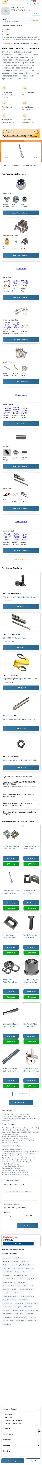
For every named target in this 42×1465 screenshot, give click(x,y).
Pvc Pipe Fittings (8, 1320)
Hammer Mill (22, 1282)
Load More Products (21, 1094)
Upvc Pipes (20, 1320)
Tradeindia (5, 1249)
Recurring (23, 1208)
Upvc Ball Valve (31, 1320)
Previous (6, 156)
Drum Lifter (6, 1268)
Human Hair (7, 1258)
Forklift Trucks (18, 1258)
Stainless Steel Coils (20, 1317)
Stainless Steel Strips (27, 1296)
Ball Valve (6, 1310)
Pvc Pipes (33, 1317)
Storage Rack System (26, 1289)
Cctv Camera (28, 1307)
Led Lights (17, 1307)
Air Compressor (34, 1310)
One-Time (10, 1208)
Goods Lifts (29, 1313)
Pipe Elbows (7, 1324)
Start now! (18, 1243)
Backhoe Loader (8, 1265)
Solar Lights (19, 1313)
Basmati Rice (25, 1261)
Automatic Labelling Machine (12, 1286)
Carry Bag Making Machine (25, 1265)
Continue (27, 1226)
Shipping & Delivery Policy (13, 1423)
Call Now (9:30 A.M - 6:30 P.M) (15, 136)
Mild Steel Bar (18, 1293)
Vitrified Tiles (7, 1317)
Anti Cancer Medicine (19, 1310)
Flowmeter (6, 1275)
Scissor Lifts (30, 1268)
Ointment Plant (19, 1303)
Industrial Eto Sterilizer (10, 1279)
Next (35, 156)
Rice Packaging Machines (28, 1279)
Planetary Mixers (32, 1303)
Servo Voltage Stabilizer (10, 1261)
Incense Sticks (7, 1313)
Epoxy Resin (7, 1293)
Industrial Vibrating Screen (11, 1272)
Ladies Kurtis (7, 1307)
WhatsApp (33, 136)
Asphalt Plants (23, 1300)
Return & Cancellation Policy (14, 1420)
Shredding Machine (9, 1282)
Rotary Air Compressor (20, 1275)
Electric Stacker (18, 1268)
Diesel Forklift (28, 1286)
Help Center (8, 1414)
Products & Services (21, 43)
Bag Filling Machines (9, 1300)
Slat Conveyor (7, 1303)
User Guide (8, 1417)
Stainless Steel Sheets (10, 1296)
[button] (36, 13)
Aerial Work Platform (9, 1289)
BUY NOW (20, 606)
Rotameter (26, 1272)
